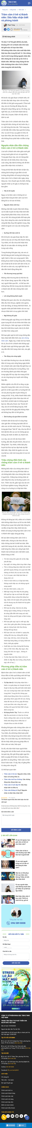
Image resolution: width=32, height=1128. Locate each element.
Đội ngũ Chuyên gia (7, 1083)
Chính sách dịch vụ (6, 1090)
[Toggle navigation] (29, 3)
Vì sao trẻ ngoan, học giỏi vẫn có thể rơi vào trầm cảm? (23, 842)
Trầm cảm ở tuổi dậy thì (12, 785)
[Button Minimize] (28, 36)
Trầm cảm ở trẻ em (10, 774)
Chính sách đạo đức (7, 1102)
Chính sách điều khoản (8, 1108)
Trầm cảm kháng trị (10, 790)
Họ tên (5, 937)
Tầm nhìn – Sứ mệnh (7, 1080)
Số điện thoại (6, 944)
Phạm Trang (11, 25)
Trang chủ (5, 9)
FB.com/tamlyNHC (13, 1070)
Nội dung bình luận (7, 811)
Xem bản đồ (18, 1043)
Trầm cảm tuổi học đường (13, 779)
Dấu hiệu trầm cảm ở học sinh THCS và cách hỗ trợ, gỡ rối (23, 898)
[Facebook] (5, 29)
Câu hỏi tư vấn (7, 951)
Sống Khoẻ (13, 9)
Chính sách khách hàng (8, 1093)
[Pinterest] (11, 29)
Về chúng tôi (5, 1077)
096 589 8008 (18, 923)
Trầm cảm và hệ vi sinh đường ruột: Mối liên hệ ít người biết (23, 853)
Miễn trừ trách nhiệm (7, 1105)
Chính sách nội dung (7, 1099)
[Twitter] (8, 29)
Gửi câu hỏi (16, 963)
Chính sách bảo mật (7, 1096)
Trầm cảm (21, 9)
